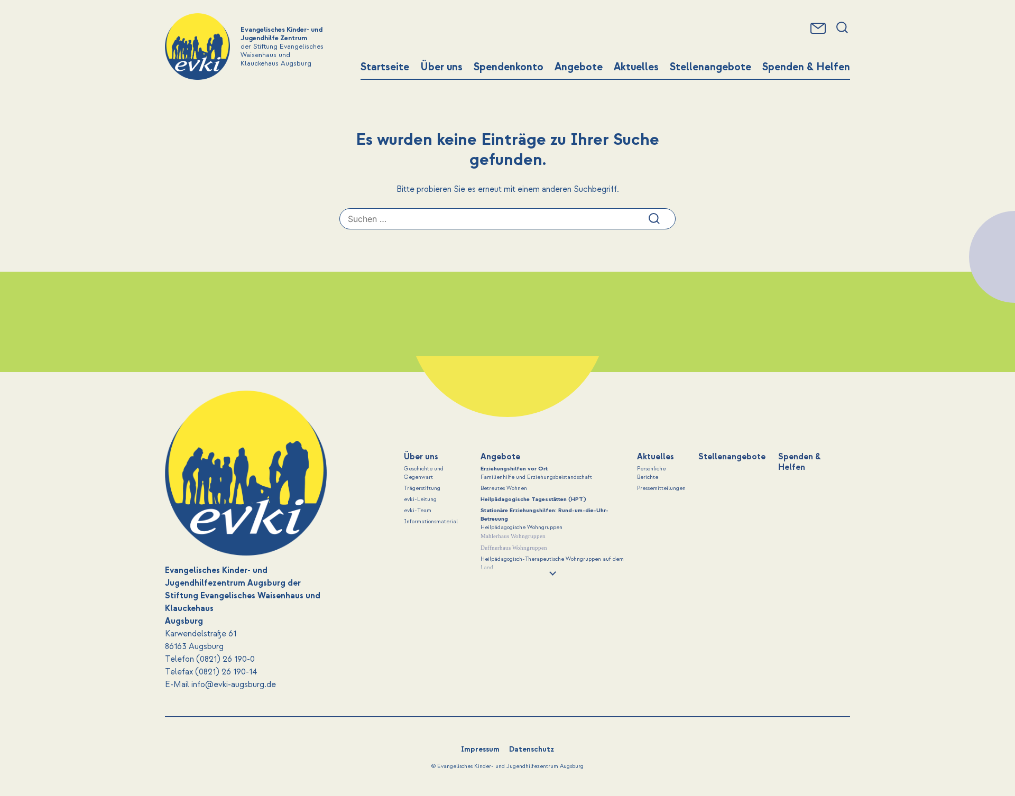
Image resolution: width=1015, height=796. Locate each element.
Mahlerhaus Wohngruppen (513, 536)
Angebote (579, 66)
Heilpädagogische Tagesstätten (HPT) (533, 499)
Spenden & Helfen (806, 66)
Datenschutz (531, 749)
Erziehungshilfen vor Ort (514, 469)
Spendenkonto (508, 66)
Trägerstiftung (422, 488)
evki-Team (417, 510)
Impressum (480, 749)
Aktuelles (636, 66)
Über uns (441, 66)
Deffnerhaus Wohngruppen (514, 547)
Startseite (385, 66)
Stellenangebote (710, 66)
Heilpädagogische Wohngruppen (521, 527)
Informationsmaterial (431, 521)
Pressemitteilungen (661, 488)
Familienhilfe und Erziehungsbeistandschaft (536, 477)
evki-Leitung (420, 499)
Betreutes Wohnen (504, 488)
